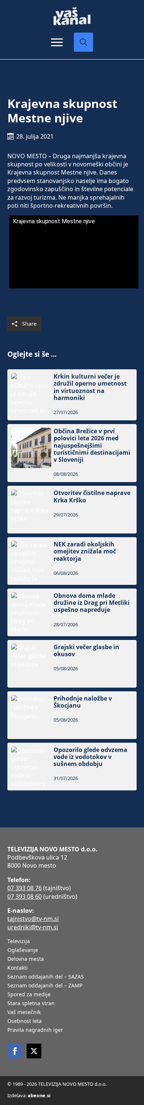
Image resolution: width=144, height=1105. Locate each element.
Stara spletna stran (31, 1004)
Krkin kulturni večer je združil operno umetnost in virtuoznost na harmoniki (90, 387)
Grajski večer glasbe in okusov (86, 651)
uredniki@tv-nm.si (32, 927)
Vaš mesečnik (24, 1013)
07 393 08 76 (24, 888)
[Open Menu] (57, 42)
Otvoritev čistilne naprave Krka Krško (92, 496)
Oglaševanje (22, 950)
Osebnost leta (24, 1021)
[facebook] (14, 1051)
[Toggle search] (83, 42)
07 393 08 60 (24, 896)
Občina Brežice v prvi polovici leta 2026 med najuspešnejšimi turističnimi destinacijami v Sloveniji (92, 445)
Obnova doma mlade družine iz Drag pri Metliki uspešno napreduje (92, 603)
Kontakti (17, 968)
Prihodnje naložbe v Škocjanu (83, 702)
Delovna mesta (25, 959)
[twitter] (34, 1051)
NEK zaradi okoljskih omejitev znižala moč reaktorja (85, 551)
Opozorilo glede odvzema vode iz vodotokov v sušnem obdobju (90, 757)
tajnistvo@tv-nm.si (33, 919)
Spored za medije (29, 995)
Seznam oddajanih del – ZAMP (44, 986)
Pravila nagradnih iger (35, 1030)
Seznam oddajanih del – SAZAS (45, 977)
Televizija (18, 942)
